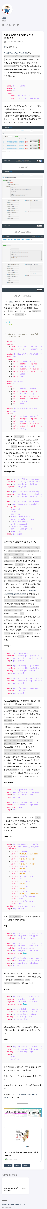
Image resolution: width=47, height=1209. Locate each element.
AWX (17, 1165)
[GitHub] (6, 26)
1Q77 (4, 18)
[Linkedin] (10, 26)
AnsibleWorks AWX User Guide (16, 53)
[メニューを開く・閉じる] (41, 6)
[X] (18, 26)
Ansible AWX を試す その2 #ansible (18, 36)
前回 (5, 47)
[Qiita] (14, 26)
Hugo (3, 1207)
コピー (37, 84)
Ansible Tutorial (25, 1094)
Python (25, 1165)
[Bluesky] (3, 26)
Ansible (8, 1165)
